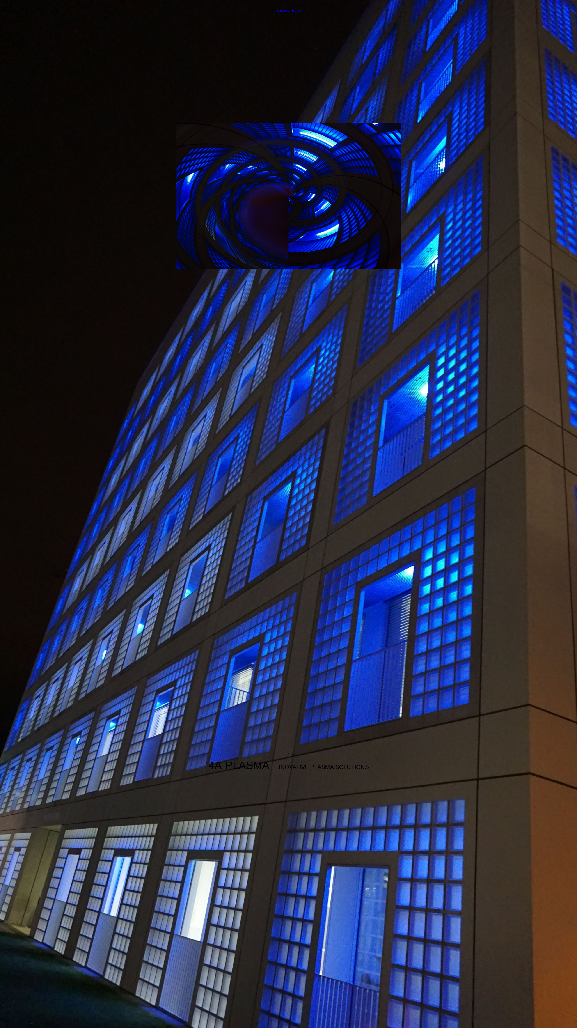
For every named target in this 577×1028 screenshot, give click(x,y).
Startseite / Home (288, 10)
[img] (288, 514)
